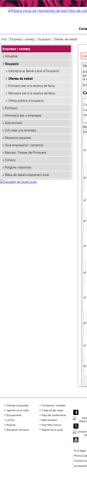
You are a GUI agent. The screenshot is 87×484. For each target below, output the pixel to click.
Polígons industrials (18, 167)
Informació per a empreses (23, 115)
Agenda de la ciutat (17, 410)
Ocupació (44, 39)
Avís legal (80, 450)
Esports (11, 425)
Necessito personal (18, 138)
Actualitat (11, 56)
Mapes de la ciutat (52, 429)
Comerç (10, 160)
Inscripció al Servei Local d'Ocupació (33, 71)
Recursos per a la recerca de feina (31, 93)
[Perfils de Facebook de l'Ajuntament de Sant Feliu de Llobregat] (76, 412)
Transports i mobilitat (53, 405)
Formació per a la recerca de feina (31, 86)
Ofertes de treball (20, 78)
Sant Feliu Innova (51, 425)
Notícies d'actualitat (17, 405)
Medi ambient (49, 420)
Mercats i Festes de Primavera (25, 153)
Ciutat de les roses (52, 410)
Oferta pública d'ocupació (25, 101)
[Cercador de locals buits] (36, 187)
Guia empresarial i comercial (24, 145)
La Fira (10, 420)
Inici (4, 39)
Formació (11, 108)
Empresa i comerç (22, 39)
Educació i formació (17, 429)
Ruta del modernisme (54, 415)
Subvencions (13, 123)
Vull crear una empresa (20, 130)
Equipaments (14, 415)
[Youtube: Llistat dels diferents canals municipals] (76, 440)
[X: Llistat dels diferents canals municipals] (76, 426)
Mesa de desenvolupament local (27, 175)
